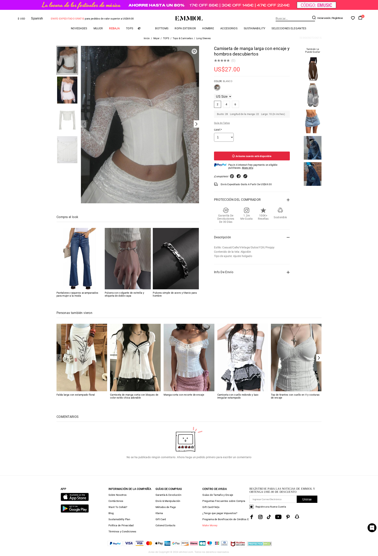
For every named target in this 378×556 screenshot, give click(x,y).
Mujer (98, 28)
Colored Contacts (166, 525)
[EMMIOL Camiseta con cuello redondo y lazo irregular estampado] (242, 357)
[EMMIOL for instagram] (260, 517)
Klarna (159, 513)
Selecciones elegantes (288, 28)
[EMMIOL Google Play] (75, 511)
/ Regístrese (337, 18)
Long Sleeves (203, 38)
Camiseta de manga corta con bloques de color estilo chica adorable (134, 396)
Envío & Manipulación (168, 501)
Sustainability (254, 28)
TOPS (129, 28)
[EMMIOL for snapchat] (297, 517)
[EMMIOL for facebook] (251, 517)
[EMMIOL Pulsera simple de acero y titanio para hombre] (176, 258)
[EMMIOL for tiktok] (269, 517)
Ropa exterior (185, 28)
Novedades (79, 28)
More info (247, 167)
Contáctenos (115, 501)
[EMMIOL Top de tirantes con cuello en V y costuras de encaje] (296, 357)
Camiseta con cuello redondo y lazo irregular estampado (237, 396)
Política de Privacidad (121, 525)
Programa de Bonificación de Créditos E (225, 519)
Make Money (209, 525)
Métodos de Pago (166, 507)
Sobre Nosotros (117, 494)
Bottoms (161, 28)
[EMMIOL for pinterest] (288, 517)
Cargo (144, 28)
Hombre (208, 28)
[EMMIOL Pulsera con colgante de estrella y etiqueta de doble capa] (128, 258)
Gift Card (161, 519)
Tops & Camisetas (183, 38)
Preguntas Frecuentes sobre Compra (223, 501)
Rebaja (114, 28)
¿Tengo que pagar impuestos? (219, 513)
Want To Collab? (117, 507)
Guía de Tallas (222, 123)
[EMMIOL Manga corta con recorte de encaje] (189, 357)
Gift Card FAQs (211, 507)
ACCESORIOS (228, 28)
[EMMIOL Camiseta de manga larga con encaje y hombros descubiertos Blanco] (217, 89)
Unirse (306, 499)
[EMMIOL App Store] (75, 500)
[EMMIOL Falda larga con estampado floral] (82, 357)
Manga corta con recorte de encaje (184, 394)
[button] (318, 357)
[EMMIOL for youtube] (278, 517)
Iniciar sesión (323, 18)
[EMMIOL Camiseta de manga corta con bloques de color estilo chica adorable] (135, 357)
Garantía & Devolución (168, 494)
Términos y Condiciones (122, 531)
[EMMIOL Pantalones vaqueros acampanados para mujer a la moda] (80, 258)
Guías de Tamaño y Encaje (217, 494)
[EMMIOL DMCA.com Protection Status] (259, 546)
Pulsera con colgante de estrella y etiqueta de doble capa (124, 294)
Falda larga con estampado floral (76, 394)
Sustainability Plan (119, 519)
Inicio (147, 38)
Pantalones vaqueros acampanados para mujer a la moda (77, 294)
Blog (111, 513)
